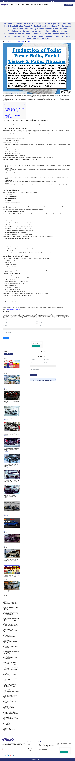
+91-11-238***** (6, 749)
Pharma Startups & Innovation (10, 694)
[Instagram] (13, 755)
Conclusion (7, 116)
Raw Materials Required (9, 107)
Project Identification (34, 4)
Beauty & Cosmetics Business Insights (11, 610)
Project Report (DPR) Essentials (11, 110)
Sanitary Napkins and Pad (9, 709)
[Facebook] (50, 1)
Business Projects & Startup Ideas (10, 624)
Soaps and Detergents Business (10, 712)
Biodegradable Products (9, 614)
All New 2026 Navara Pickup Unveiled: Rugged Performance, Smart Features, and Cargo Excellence (11, 465)
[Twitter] (51, 1)
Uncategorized (7, 723)
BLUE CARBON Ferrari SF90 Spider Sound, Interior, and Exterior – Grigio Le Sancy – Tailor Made (11, 513)
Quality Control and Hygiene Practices (12, 112)
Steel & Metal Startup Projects (10, 717)
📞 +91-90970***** (6, 750)
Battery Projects (7, 609)
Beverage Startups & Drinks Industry (11, 613)
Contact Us (9, 117)
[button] (5, 354)
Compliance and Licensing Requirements (12, 111)
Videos (23, 4)
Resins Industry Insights (8, 706)
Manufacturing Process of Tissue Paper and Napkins (14, 108)
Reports (26, 4)
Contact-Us (46, 4)
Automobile (6, 606)
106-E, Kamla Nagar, (7, 751)
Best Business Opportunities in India (11, 612)
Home (12, 4)
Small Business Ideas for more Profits (13, 309)
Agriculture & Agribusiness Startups (11, 602)
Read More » (6, 373)
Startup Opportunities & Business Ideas (11, 716)
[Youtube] (55, 1)
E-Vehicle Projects (7, 635)
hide (16, 102)
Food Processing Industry (9, 653)
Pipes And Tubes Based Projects (10, 695)
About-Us (41, 4)
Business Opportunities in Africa (10, 620)
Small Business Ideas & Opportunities (11, 711)
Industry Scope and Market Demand (11, 105)
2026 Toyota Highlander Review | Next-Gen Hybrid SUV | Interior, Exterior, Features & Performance (11, 560)
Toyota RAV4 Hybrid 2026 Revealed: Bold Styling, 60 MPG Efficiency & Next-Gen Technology (10, 496)
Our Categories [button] (69, 4)
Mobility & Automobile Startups (10, 676)
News (5, 680)
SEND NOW (6, 337)
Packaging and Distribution (10, 114)
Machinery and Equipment (9, 109)
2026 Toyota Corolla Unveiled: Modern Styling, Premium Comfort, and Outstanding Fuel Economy (11, 449)
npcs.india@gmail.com (7, 748)
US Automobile (7, 724)
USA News (6, 725)
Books (19, 4)
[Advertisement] (37, 14)
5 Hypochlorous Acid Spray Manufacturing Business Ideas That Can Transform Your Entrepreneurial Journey (10, 385)
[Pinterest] (57, 1)
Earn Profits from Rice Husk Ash (13, 126)
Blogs (16, 4)
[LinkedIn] (53, 1)
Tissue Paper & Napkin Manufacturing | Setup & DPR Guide (14, 104)
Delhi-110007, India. (15, 751)
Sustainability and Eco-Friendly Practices (12, 115)
